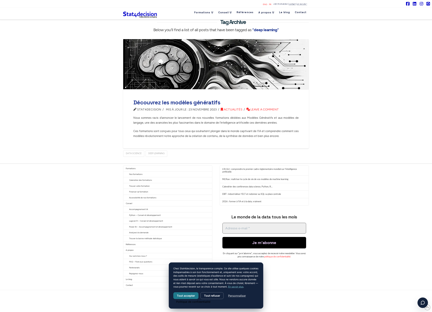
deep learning (156, 153)
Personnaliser (237, 295)
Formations (131, 168)
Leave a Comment (264, 109)
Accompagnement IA (138, 209)
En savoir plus (235, 286)
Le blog (129, 279)
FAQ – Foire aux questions (140, 262)
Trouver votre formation (139, 186)
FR (270, 4)
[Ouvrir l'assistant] (422, 302)
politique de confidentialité (277, 256)
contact (292, 4)
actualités (232, 109)
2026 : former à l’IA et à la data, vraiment (241, 201)
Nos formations (135, 174)
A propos (129, 250)
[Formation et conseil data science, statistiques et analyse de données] (140, 14)
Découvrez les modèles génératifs (176, 102)
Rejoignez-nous (136, 273)
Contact (129, 285)
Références (131, 244)
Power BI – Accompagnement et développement (150, 227)
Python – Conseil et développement (145, 215)
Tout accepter (186, 295)
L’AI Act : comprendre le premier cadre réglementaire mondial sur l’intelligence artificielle (259, 170)
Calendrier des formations (140, 180)
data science (134, 153)
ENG (265, 4)
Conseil (129, 203)
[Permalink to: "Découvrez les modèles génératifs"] (216, 64)
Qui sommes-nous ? (138, 256)
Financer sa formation (138, 192)
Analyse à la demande (138, 232)
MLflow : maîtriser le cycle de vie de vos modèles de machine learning (255, 179)
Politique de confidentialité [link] (193, 301)
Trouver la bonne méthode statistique (145, 238)
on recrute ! (302, 4)
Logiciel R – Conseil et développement (146, 221)
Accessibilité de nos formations (142, 197)
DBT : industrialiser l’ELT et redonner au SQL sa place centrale (251, 194)
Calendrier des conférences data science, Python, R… (247, 187)
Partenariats (134, 267)
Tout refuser (212, 295)
